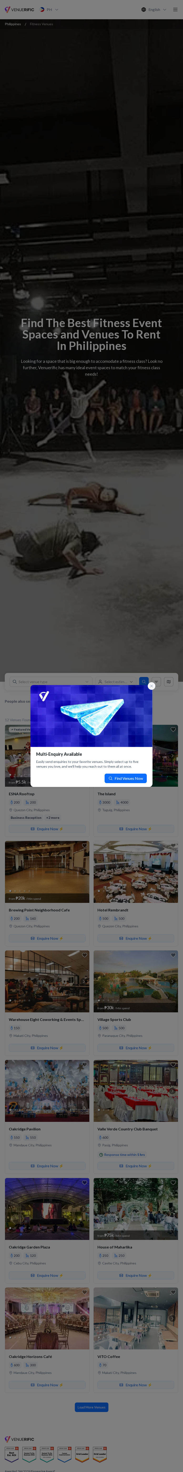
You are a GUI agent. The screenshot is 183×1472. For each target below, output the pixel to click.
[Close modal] (151, 686)
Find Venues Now (129, 778)
